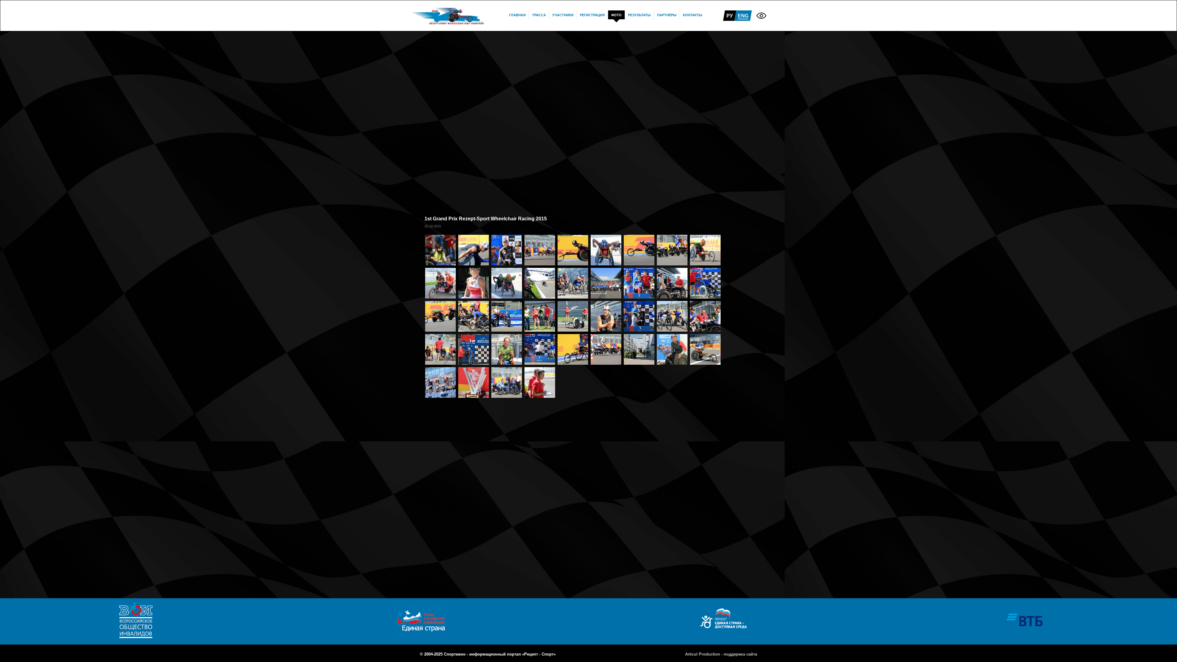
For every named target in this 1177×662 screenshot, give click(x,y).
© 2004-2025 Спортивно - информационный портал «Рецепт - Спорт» (488, 654)
